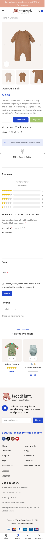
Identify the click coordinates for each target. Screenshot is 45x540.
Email (5, 272)
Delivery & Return (32, 466)
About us (28, 460)
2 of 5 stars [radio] (18, 228)
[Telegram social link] (21, 132)
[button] (4, 45)
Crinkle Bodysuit (33, 367)
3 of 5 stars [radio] (20, 228)
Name (5, 262)
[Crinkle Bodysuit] (33, 350)
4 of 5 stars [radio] (22, 228)
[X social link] (12, 132)
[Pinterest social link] (15, 132)
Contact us (29, 456)
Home (4, 18)
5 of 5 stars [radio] (24, 228)
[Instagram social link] (13, 439)
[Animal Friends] (12, 350)
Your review (7, 232)
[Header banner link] (22, 3)
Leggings (6, 476)
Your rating (7, 228)
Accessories (7, 466)
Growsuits (14, 18)
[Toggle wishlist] (14, 358)
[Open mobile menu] (3, 11)
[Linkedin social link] (18, 132)
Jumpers (5, 456)
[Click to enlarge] (6, 64)
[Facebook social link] (8, 132)
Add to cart (21, 120)
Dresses (5, 471)
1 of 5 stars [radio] (16, 228)
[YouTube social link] (17, 439)
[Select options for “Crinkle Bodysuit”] (31, 358)
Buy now (36, 120)
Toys (4, 460)
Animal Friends (12, 364)
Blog (26, 450)
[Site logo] (22, 11)
